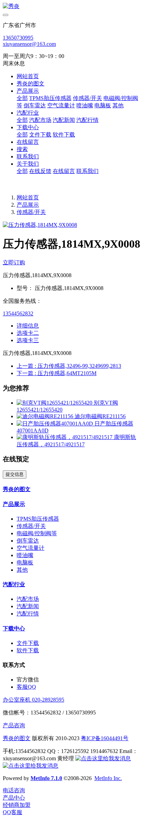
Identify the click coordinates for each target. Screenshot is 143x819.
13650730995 (18, 38)
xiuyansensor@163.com (29, 44)
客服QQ (26, 687)
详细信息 (28, 326)
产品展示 (28, 205)
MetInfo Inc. (108, 778)
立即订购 (14, 262)
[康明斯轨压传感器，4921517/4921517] (65, 437)
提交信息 (15, 474)
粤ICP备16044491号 (104, 738)
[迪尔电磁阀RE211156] (46, 416)
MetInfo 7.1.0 (46, 778)
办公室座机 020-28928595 (33, 700)
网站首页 (28, 76)
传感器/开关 (31, 212)
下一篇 (56, 373)
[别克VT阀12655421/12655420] (55, 403)
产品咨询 (14, 725)
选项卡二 (28, 333)
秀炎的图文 (17, 738)
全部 (22, 98)
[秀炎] (71, 6)
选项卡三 (28, 340)
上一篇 (69, 366)
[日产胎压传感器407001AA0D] (55, 424)
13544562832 (18, 313)
